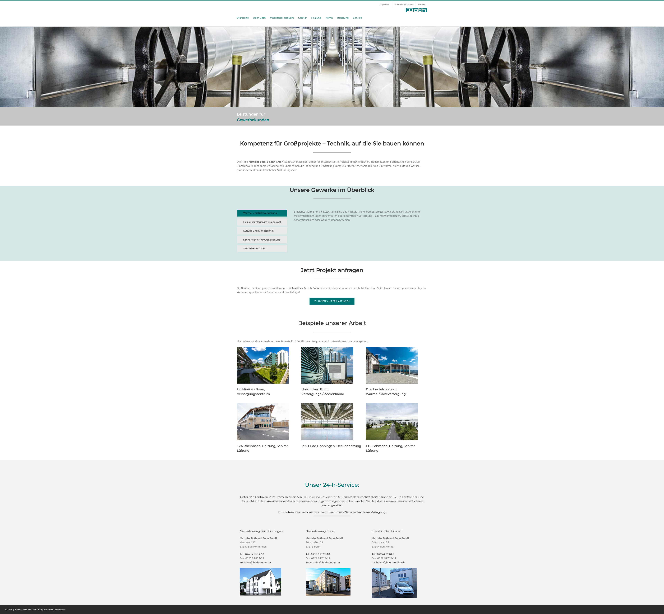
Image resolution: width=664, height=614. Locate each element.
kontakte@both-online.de (255, 562)
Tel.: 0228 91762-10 (318, 554)
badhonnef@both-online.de (388, 562)
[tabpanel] (360, 231)
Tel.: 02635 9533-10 (252, 554)
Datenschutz (59, 609)
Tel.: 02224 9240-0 (383, 554)
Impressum (48, 609)
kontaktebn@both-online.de (323, 562)
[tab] (262, 213)
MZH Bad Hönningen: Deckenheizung (331, 446)
